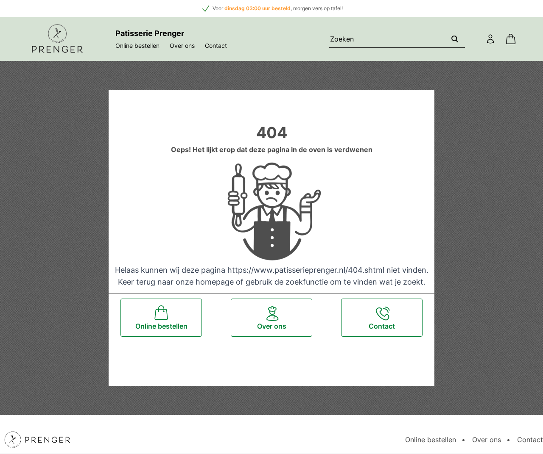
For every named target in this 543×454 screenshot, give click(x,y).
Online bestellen (137, 45)
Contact (216, 45)
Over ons (182, 45)
